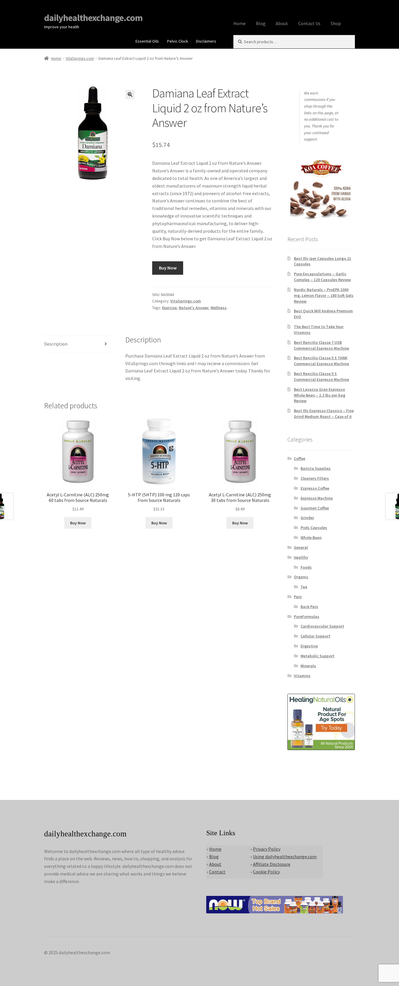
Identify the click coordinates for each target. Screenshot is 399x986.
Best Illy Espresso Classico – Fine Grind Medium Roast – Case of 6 (324, 413)
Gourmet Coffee (315, 508)
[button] (130, 94)
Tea (304, 586)
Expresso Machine (317, 498)
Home (239, 23)
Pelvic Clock (177, 41)
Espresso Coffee (315, 488)
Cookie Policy (266, 872)
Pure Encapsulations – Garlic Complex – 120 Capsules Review (322, 276)
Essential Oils (147, 41)
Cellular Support (315, 636)
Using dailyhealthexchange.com (285, 856)
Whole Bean (311, 537)
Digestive (309, 646)
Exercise (169, 307)
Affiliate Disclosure (271, 864)
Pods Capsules (314, 527)
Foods (306, 567)
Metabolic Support (317, 655)
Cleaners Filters (315, 478)
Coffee (299, 458)
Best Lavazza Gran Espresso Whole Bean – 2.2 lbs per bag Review (319, 395)
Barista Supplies (316, 468)
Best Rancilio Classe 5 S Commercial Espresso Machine (321, 376)
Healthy (301, 557)
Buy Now (168, 268)
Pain (298, 596)
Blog (261, 23)
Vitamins (302, 675)
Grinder (307, 517)
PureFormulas (306, 616)
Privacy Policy (266, 849)
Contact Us (309, 23)
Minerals (308, 665)
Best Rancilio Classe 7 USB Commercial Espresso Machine (321, 345)
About (282, 23)
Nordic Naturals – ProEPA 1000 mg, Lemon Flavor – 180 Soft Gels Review (323, 295)
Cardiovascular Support (322, 626)
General (301, 547)
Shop (336, 23)
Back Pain (309, 606)
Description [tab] (55, 344)
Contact (217, 872)
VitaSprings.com (80, 58)
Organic (301, 576)
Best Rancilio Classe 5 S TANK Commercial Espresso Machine (321, 360)
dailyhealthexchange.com (93, 18)
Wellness (219, 307)
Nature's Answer (194, 307)
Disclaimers (206, 41)
